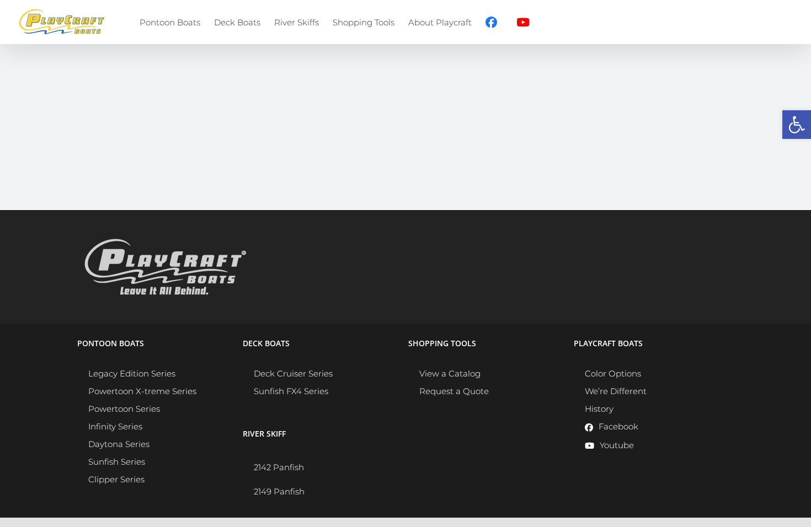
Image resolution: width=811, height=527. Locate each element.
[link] (796, 124)
